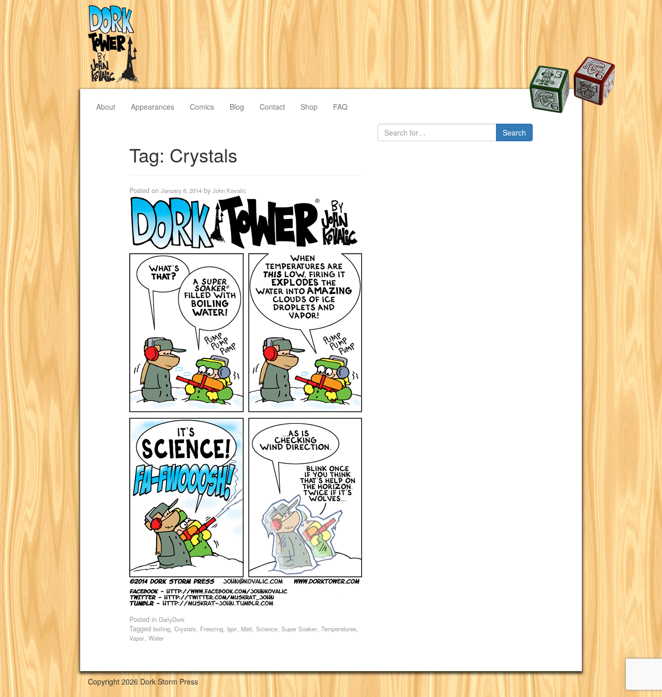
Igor (232, 629)
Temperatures (338, 629)
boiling (161, 629)
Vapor (136, 638)
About (105, 106)
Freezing (211, 629)
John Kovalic (229, 190)
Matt (246, 629)
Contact (272, 106)
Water (156, 638)
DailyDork (172, 619)
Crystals (185, 629)
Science (266, 629)
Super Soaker (299, 629)
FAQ (340, 106)
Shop (309, 106)
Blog (237, 106)
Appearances (152, 106)
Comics (202, 106)
